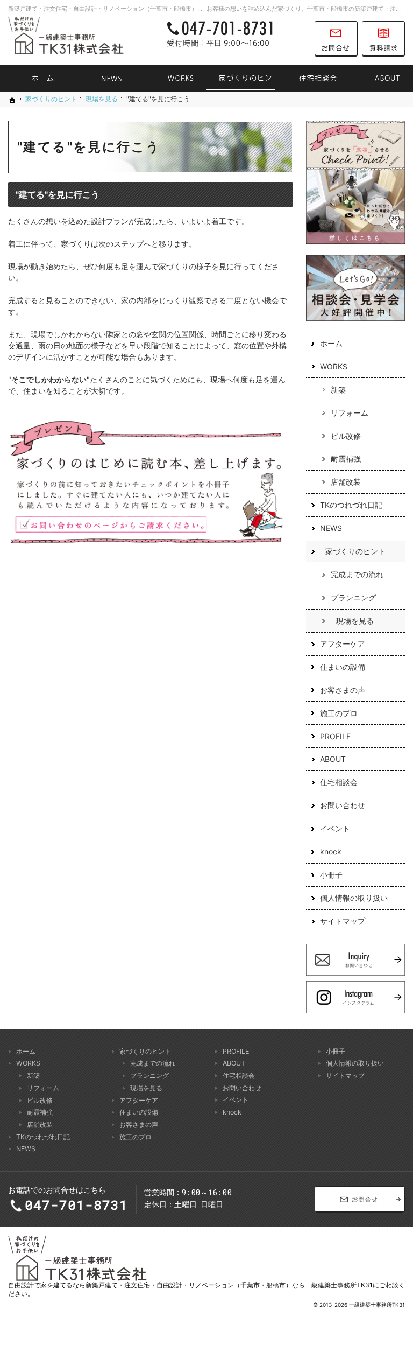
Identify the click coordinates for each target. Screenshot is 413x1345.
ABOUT (333, 758)
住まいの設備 (342, 666)
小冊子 (331, 874)
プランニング (353, 597)
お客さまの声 (342, 690)
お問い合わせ (342, 805)
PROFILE (335, 736)
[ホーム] (34, 78)
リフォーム (349, 412)
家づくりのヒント (355, 551)
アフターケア (342, 643)
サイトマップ (342, 921)
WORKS (333, 366)
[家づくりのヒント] (240, 78)
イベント (335, 828)
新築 (338, 389)
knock (330, 851)
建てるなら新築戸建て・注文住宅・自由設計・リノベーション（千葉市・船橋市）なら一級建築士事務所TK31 (213, 1285)
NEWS (331, 528)
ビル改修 (346, 435)
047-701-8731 (235, 39)
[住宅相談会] (309, 78)
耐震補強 (346, 458)
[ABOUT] (378, 78)
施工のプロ (339, 713)
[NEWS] (103, 78)
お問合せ (336, 39)
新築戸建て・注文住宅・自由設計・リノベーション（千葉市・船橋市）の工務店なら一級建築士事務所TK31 (151, 8)
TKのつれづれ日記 (351, 504)
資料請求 (383, 39)
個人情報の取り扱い (354, 897)
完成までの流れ (357, 574)
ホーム (331, 343)
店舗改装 (346, 481)
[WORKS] (172, 78)
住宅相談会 (339, 782)
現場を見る (355, 620)
